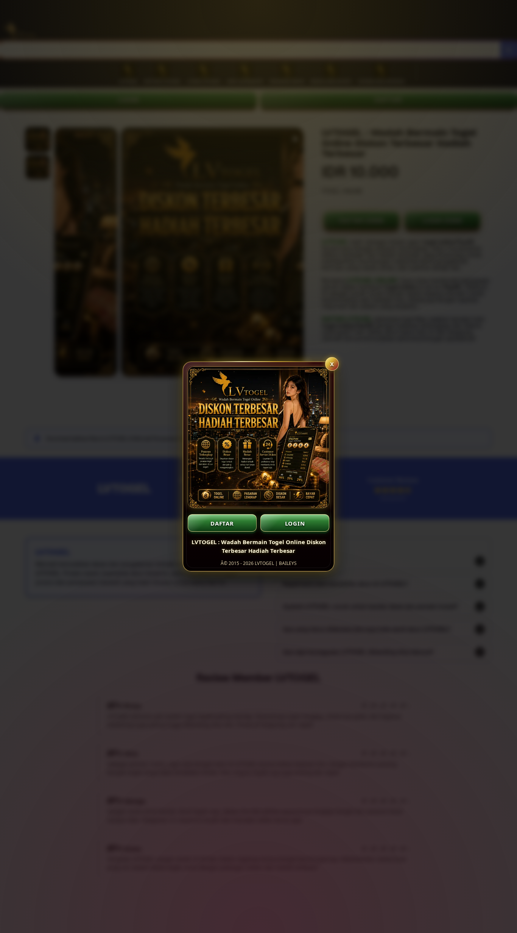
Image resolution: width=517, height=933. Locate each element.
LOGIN (295, 523)
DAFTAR (222, 523)
